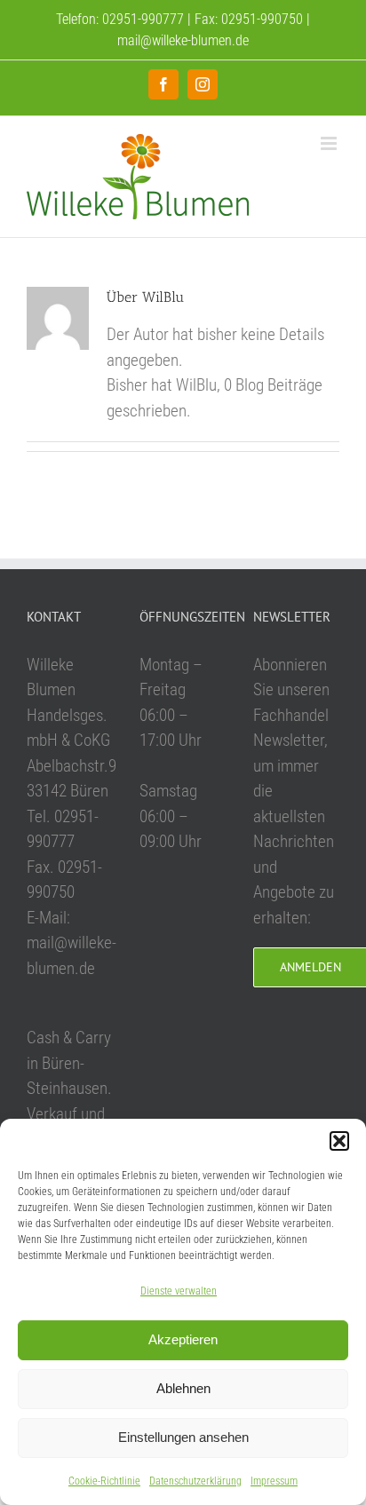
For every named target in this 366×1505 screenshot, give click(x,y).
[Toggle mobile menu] (330, 143)
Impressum (274, 1481)
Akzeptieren (183, 1339)
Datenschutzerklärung (195, 1481)
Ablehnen (183, 1388)
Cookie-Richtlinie (104, 1481)
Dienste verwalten (178, 1291)
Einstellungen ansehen (183, 1437)
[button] (339, 1141)
